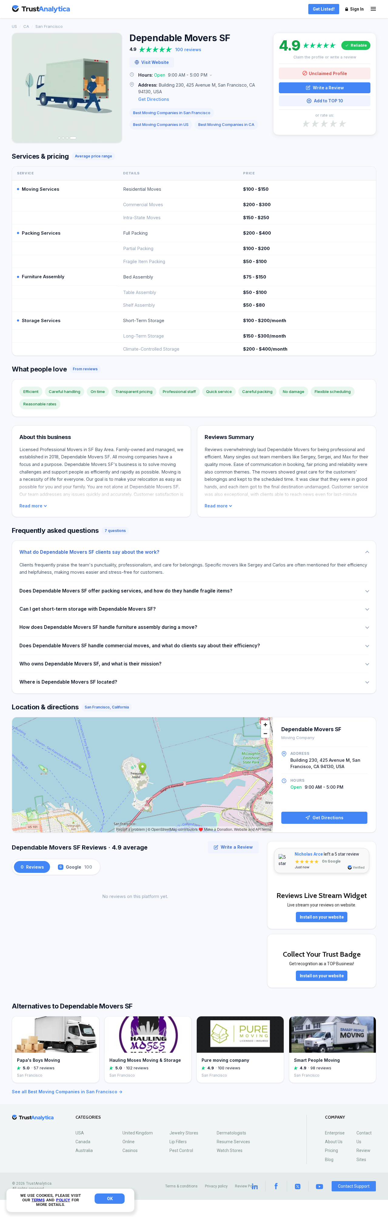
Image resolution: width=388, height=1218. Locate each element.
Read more (30, 505)
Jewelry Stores (183, 1133)
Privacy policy (216, 1186)
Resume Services (233, 1141)
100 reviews (188, 49)
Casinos (130, 1150)
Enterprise (335, 1133)
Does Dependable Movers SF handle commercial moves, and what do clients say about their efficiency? (139, 646)
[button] (197, 75)
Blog (329, 1159)
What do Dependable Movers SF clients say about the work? (89, 552)
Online (128, 1141)
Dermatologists (231, 1133)
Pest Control (181, 1150)
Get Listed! (324, 9)
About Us (334, 1141)
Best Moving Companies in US (161, 124)
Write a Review (328, 87)
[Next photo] (113, 87)
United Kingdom (137, 1133)
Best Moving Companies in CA (226, 124)
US (14, 26)
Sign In (357, 9)
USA (79, 1133)
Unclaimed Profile (328, 73)
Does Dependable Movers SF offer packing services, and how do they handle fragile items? (125, 591)
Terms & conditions (181, 1186)
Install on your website (322, 917)
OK (110, 1198)
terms (38, 1200)
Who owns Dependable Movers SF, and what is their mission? (90, 664)
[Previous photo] (20, 87)
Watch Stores (229, 1150)
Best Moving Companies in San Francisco (171, 112)
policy (63, 1200)
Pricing (331, 1150)
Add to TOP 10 (328, 100)
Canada (82, 1141)
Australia (84, 1150)
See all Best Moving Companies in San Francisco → (67, 1091)
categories (88, 1117)
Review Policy (246, 1186)
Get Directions (153, 99)
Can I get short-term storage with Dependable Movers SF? (87, 609)
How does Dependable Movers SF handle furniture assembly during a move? (108, 627)
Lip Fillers (178, 1141)
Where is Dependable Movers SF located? (68, 682)
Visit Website (155, 62)
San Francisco (49, 26)
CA (26, 26)
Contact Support (354, 1186)
